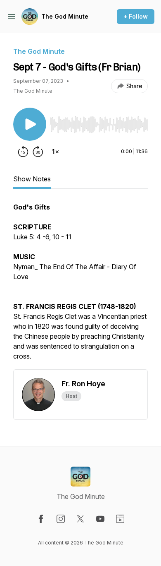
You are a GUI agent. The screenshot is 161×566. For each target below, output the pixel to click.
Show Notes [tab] (32, 179)
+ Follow (135, 16)
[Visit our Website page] (120, 519)
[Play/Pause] (29, 124)
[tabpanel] (80, 285)
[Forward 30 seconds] (38, 151)
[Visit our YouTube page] (100, 519)
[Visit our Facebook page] (41, 519)
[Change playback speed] (55, 151)
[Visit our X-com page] (80, 519)
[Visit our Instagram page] (61, 519)
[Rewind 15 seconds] (23, 151)
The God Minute (64, 16)
